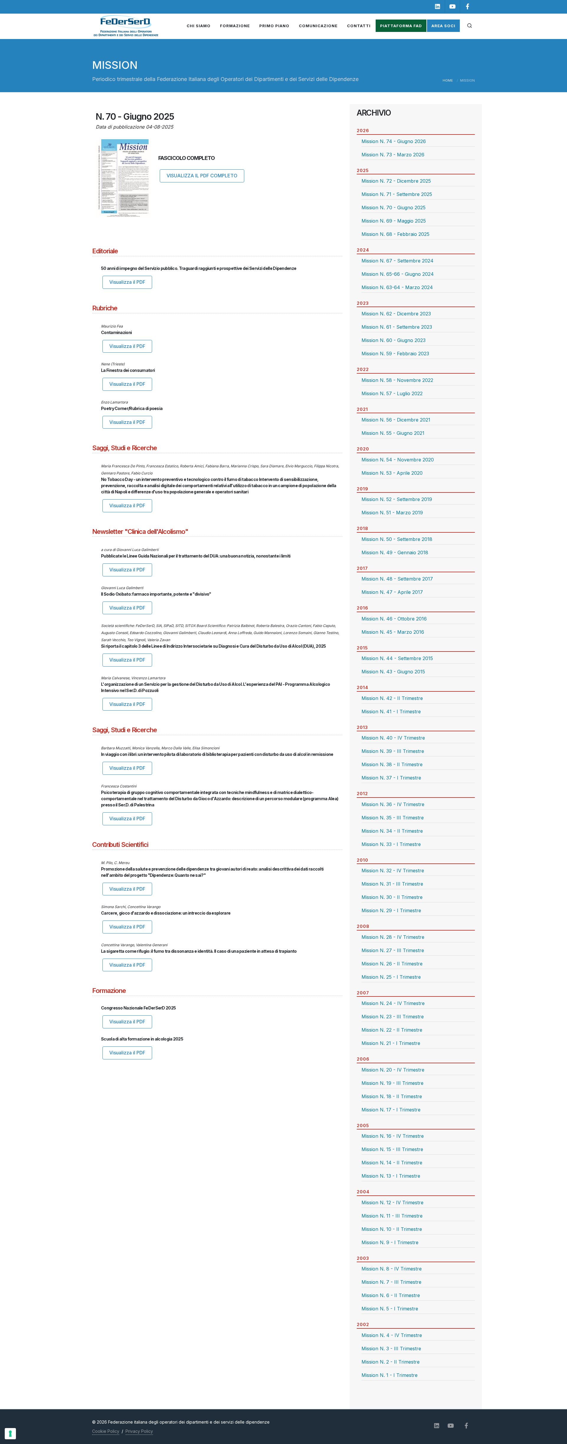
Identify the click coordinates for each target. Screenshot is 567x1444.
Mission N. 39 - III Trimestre (392, 751)
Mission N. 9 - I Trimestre (389, 1242)
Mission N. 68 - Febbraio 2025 (395, 234)
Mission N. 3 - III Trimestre (391, 1348)
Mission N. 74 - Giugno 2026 (393, 141)
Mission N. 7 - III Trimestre (391, 1282)
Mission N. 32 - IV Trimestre (392, 870)
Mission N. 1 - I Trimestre (389, 1375)
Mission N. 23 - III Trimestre (392, 1017)
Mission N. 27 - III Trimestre (392, 950)
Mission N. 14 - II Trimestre (391, 1163)
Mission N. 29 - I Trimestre (391, 910)
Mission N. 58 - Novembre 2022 (397, 380)
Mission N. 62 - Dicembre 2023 (396, 314)
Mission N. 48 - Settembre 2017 (397, 579)
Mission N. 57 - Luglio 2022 (392, 393)
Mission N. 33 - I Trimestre (391, 844)
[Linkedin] (437, 6)
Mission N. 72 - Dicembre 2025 (396, 181)
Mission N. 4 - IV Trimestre (391, 1335)
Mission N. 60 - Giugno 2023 (393, 340)
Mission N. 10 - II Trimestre (391, 1229)
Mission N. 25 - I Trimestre (391, 977)
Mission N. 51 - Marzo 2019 (392, 513)
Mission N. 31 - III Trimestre (392, 884)
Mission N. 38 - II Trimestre (392, 764)
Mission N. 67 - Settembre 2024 (397, 261)
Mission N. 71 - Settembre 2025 (396, 194)
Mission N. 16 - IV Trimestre (392, 1136)
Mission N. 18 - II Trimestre (391, 1096)
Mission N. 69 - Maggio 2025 (393, 221)
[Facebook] (467, 6)
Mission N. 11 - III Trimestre (392, 1216)
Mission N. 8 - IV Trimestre (391, 1269)
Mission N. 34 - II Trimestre (392, 831)
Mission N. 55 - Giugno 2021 (392, 433)
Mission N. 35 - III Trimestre (392, 818)
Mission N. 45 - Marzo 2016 (392, 632)
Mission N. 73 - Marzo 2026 (392, 155)
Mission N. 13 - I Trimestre (390, 1176)
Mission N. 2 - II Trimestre (390, 1362)
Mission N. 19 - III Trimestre (392, 1083)
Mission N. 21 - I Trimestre (390, 1043)
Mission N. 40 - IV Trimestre (393, 738)
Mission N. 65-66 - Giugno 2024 (397, 274)
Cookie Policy (105, 1431)
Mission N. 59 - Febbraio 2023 (395, 353)
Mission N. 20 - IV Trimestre (392, 1070)
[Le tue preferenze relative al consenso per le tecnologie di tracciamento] (10, 1433)
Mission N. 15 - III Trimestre (392, 1149)
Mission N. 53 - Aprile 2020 (392, 473)
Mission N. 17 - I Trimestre (391, 1110)
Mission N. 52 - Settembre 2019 (396, 499)
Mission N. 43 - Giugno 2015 (393, 672)
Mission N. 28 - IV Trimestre (392, 937)
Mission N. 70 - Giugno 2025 (393, 207)
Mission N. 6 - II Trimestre (390, 1295)
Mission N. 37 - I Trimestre (391, 778)
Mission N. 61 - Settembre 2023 (396, 327)
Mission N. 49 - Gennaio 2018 (394, 552)
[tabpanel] (416, 151)
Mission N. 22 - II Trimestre (391, 1030)
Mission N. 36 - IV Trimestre (392, 804)
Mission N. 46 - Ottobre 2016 (394, 619)
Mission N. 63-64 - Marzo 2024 (397, 287)
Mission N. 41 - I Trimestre (391, 711)
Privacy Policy (139, 1431)
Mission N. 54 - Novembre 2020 (397, 460)
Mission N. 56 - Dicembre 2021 (395, 420)
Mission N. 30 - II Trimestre (392, 897)
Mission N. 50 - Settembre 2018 (396, 539)
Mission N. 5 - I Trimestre (389, 1309)
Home (448, 80)
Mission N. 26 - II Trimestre (392, 964)
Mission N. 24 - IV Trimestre (393, 1003)
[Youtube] (452, 6)
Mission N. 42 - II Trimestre (392, 698)
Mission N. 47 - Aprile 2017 (392, 592)
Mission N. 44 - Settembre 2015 (397, 658)
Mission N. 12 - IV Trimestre (392, 1202)
